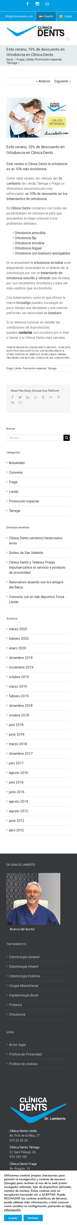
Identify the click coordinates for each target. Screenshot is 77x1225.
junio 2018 (16, 734)
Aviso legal (17, 1045)
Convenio (16, 472)
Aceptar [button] (13, 1218)
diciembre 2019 (21, 658)
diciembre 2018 (21, 706)
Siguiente (61, 81)
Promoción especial (34, 368)
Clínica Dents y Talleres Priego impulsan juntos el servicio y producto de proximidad (37, 567)
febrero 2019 (19, 696)
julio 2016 (16, 782)
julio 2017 (16, 763)
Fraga (9, 368)
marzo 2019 (18, 686)
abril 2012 (16, 830)
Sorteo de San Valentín (26, 553)
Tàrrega (51, 368)
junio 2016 (16, 792)
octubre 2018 (19, 715)
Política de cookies (23, 1064)
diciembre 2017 (21, 754)
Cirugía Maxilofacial (23, 986)
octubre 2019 (19, 677)
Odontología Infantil (23, 967)
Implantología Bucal (23, 995)
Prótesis (15, 1005)
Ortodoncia (17, 1014)
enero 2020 (17, 648)
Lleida (17, 368)
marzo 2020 (18, 629)
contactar (25, 333)
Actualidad (17, 463)
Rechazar (33, 1218)
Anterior (44, 81)
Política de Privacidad (25, 1054)
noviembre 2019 (21, 667)
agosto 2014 (18, 801)
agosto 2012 (18, 811)
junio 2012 (16, 821)
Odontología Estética (24, 976)
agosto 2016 (18, 773)
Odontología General (24, 957)
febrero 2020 (19, 639)
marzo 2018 (18, 744)
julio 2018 (16, 725)
